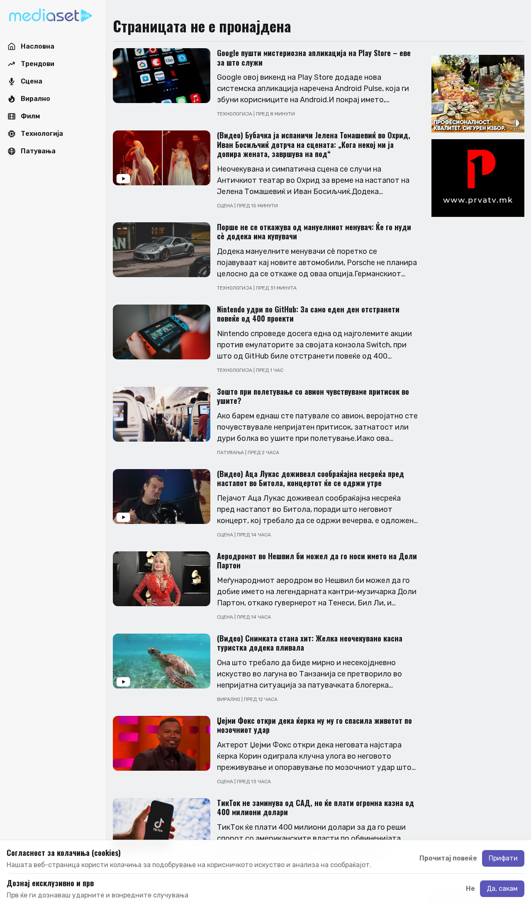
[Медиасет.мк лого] (50, 16)
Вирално (229, 699)
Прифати (503, 858)
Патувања (231, 452)
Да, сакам (502, 888)
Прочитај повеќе (448, 858)
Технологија (235, 114)
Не (470, 888)
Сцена (225, 206)
